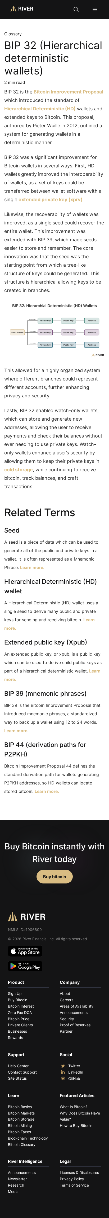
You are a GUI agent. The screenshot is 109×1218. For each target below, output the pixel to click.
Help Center (18, 1066)
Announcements (74, 1012)
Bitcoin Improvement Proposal (68, 92)
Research (16, 1185)
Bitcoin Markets (21, 1113)
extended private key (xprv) (51, 199)
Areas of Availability (76, 1006)
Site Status (17, 1078)
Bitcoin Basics (20, 1106)
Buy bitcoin (54, 876)
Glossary (13, 33)
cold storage (18, 469)
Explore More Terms (33, 807)
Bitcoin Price (18, 1019)
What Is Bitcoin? (73, 1106)
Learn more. (32, 567)
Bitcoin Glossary (21, 1144)
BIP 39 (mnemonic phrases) (45, 693)
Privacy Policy (72, 1179)
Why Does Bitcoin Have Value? (80, 1116)
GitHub (74, 1078)
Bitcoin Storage (21, 1119)
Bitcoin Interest (21, 1006)
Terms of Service (74, 1185)
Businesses (17, 1031)
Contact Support (22, 1072)
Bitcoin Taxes (19, 1132)
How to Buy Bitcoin (76, 1125)
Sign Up (15, 993)
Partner (66, 1031)
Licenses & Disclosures (79, 1172)
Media (13, 1191)
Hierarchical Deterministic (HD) (40, 108)
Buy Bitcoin (17, 1000)
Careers (66, 1000)
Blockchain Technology (28, 1138)
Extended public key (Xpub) (45, 642)
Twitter (74, 1066)
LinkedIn (75, 1072)
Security (67, 1019)
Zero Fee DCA (20, 1012)
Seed (12, 530)
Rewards (15, 1037)
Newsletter (17, 1179)
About (65, 993)
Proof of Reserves (75, 1025)
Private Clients (20, 1025)
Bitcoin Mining (20, 1125)
